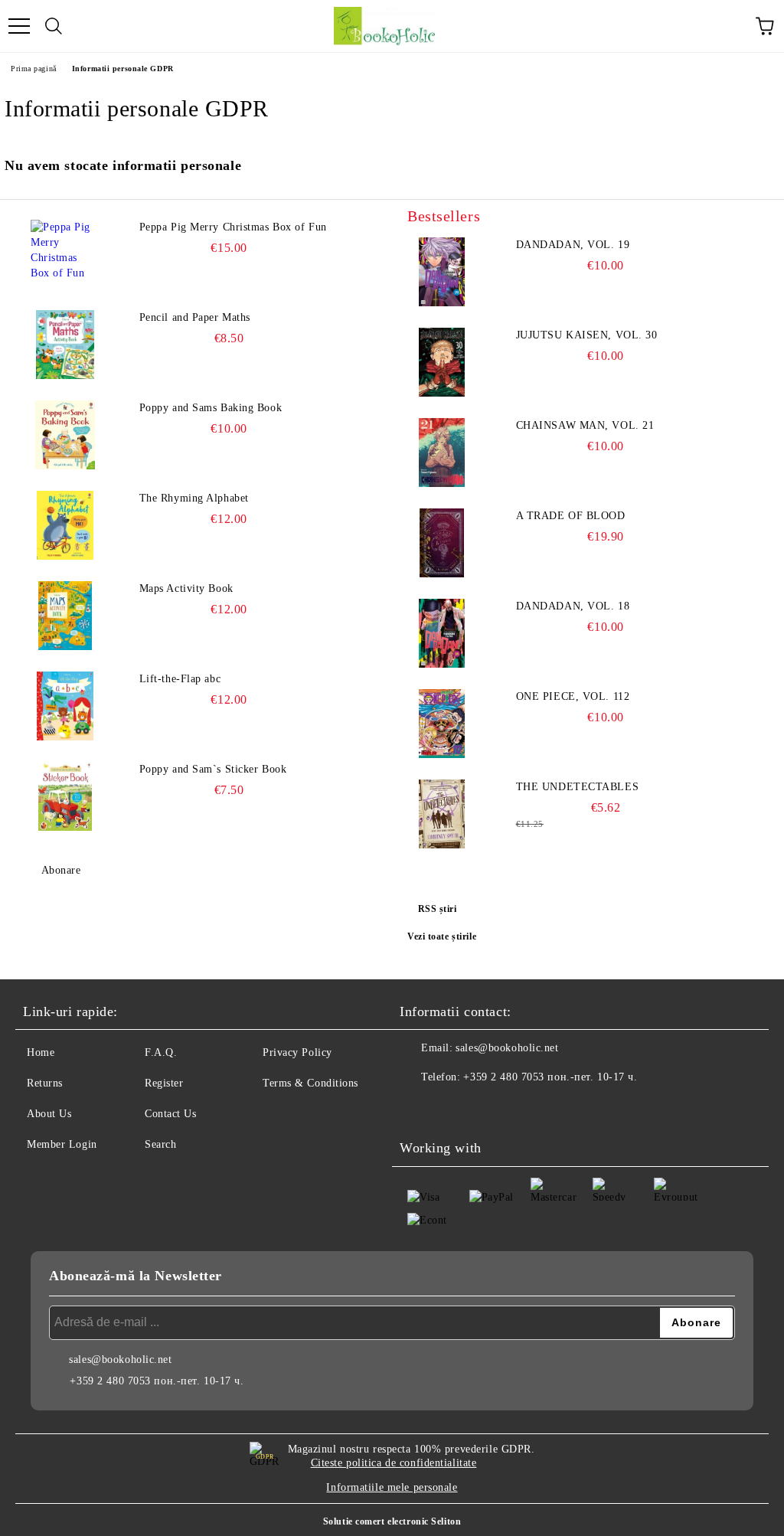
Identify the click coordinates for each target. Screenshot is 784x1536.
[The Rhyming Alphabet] (65, 525)
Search (160, 1144)
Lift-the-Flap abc (180, 679)
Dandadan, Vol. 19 (573, 244)
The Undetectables (577, 787)
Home (40, 1052)
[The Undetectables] (441, 813)
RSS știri (437, 909)
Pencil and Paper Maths (194, 317)
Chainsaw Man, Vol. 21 (585, 425)
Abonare (60, 870)
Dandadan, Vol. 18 (573, 606)
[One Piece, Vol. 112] (441, 723)
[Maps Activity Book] (65, 615)
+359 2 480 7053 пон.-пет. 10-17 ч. (550, 1077)
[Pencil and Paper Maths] (65, 344)
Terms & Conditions (310, 1083)
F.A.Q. (161, 1052)
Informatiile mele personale (391, 1487)
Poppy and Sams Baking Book (211, 407)
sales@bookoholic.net (507, 1048)
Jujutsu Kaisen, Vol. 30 (587, 335)
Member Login (62, 1144)
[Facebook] (419, 1108)
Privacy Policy (297, 1052)
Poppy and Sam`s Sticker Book (213, 769)
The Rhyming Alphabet (194, 498)
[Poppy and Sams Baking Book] (65, 434)
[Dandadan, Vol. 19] (441, 271)
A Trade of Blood (571, 515)
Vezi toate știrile (441, 936)
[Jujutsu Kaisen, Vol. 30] (441, 362)
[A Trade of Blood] (441, 542)
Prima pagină (34, 68)
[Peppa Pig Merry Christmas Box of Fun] (65, 254)
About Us (49, 1113)
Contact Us (171, 1113)
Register (164, 1083)
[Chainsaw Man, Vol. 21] (441, 452)
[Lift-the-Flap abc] (65, 706)
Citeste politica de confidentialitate (394, 1463)
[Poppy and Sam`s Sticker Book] (65, 796)
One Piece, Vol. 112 (573, 696)
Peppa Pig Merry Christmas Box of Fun (233, 227)
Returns (45, 1083)
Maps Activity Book (186, 588)
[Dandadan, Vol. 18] (441, 633)
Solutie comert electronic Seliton (392, 1521)
